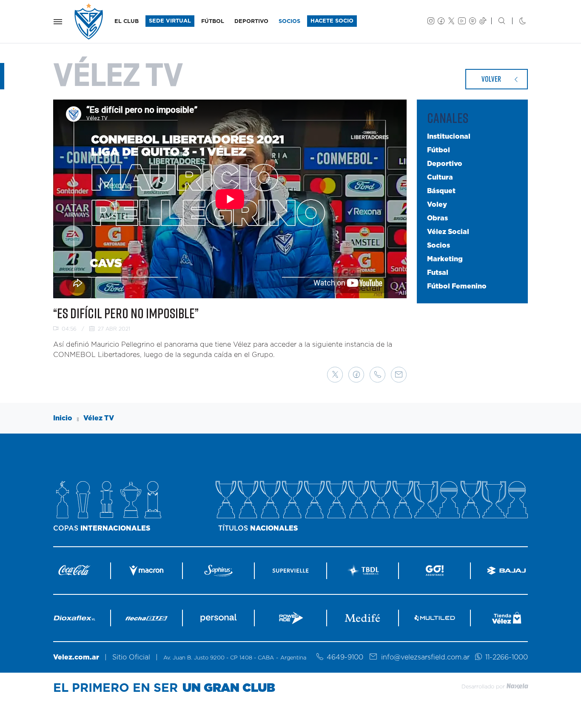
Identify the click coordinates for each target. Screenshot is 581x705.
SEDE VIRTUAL (170, 21)
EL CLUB (126, 21)
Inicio (62, 418)
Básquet (441, 190)
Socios (438, 245)
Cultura (440, 177)
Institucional (448, 136)
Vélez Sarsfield (89, 21)
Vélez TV (98, 418)
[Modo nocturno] (515, 22)
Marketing (445, 258)
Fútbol (438, 149)
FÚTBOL (212, 21)
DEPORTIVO (251, 21)
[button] (335, 374)
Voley (437, 204)
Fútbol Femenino (457, 286)
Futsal (437, 272)
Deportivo (444, 163)
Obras (437, 217)
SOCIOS (289, 21)
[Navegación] (58, 21)
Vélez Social (448, 231)
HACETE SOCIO (331, 21)
